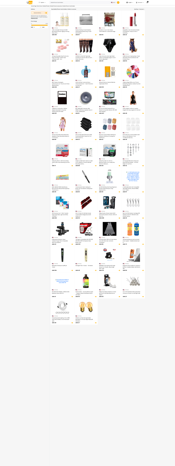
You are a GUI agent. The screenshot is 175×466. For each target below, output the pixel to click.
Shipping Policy (34, 18)
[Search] (118, 2)
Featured (141, 9)
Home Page (33, 6)
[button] (129, 2)
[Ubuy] (29, 2)
